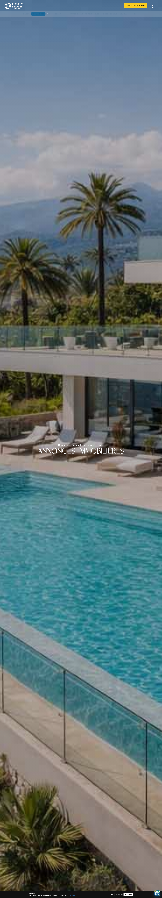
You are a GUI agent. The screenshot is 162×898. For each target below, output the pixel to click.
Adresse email (25, 430)
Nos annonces (38, 14)
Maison (26, 14)
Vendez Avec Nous (109, 14)
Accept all (128, 894)
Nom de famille (52, 420)
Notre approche (71, 14)
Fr (153, 5)
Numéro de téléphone (46, 439)
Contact (135, 14)
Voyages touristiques (90, 14)
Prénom (23, 420)
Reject (111, 894)
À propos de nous (54, 14)
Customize (119, 894)
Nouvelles (124, 14)
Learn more (71, 895)
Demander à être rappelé (135, 5)
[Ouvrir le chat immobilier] (157, 893)
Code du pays (25, 439)
